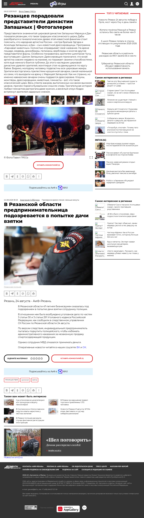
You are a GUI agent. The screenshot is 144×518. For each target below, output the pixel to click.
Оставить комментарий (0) (48, 165)
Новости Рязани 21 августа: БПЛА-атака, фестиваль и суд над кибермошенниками (75, 411)
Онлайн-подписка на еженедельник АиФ (40, 470)
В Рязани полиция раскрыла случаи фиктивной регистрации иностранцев (30, 420)
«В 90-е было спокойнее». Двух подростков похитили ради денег (122, 215)
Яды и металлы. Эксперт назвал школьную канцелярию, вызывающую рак (121, 244)
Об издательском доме (82, 466)
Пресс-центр (101, 466)
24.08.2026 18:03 (11, 200)
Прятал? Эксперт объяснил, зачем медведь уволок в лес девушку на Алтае (122, 225)
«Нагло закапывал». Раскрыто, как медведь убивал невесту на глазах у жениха (123, 253)
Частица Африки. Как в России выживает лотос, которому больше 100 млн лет (122, 234)
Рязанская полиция (12, 287)
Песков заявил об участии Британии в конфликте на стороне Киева (122, 154)
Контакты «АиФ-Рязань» (33, 466)
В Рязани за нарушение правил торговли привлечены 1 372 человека (74, 402)
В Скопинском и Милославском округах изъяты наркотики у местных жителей (30, 411)
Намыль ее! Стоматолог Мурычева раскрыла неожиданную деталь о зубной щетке (122, 111)
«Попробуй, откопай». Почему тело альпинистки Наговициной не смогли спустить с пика (122, 130)
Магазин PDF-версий (119, 466)
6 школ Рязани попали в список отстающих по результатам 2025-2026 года (117, 43)
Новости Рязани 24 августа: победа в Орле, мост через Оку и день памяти (117, 21)
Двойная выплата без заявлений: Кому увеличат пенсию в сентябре (121, 172)
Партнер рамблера (46, 507)
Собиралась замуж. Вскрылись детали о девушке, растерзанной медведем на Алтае (121, 120)
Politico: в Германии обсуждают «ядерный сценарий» (120, 182)
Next (87, 127)
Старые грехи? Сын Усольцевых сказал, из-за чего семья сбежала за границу (123, 92)
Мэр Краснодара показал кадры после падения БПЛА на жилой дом (122, 145)
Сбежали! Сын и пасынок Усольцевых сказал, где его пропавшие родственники (123, 207)
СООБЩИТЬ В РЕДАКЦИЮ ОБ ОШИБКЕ (97, 470)
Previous (9, 127)
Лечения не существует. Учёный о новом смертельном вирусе (122, 101)
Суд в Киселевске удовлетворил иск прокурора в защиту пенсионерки (30, 402)
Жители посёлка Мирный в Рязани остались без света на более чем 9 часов (117, 32)
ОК (84, 347)
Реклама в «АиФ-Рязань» (58, 466)
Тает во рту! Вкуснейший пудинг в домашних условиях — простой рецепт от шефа (122, 83)
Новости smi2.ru (13, 457)
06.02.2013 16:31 (10, 11)
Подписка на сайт (70, 470)
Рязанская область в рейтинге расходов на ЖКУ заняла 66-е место (117, 54)
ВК (78, 347)
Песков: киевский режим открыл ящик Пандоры (120, 163)
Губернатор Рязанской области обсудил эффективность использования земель (117, 66)
